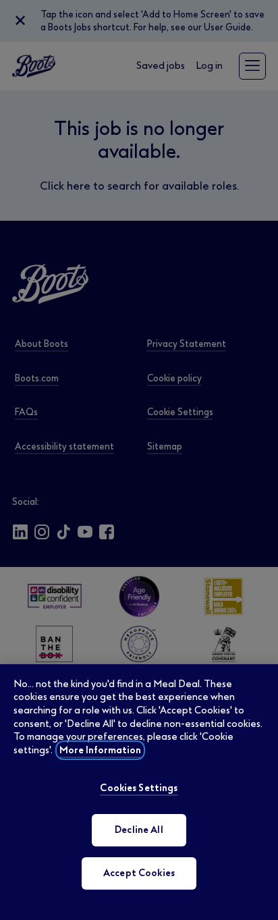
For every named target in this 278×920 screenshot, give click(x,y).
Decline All (139, 830)
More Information (100, 750)
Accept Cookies (139, 873)
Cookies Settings (138, 788)
